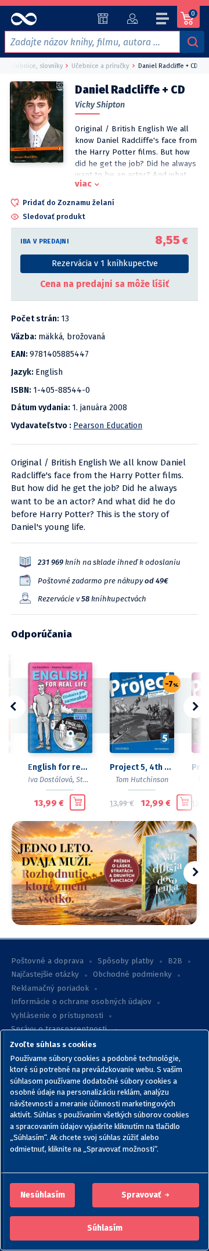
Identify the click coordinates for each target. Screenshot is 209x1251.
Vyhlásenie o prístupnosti (57, 1015)
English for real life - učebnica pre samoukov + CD (59, 767)
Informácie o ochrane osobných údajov (81, 1001)
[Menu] (163, 20)
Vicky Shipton (100, 105)
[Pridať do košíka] (77, 802)
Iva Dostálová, (51, 779)
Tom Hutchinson (142, 779)
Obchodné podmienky (132, 974)
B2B (175, 961)
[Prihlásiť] (132, 19)
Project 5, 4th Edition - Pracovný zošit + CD (141, 767)
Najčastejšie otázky (45, 974)
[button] (42, 1195)
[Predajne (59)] (103, 19)
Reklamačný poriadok (50, 988)
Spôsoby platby (126, 961)
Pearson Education (107, 426)
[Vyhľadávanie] (192, 42)
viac (83, 183)
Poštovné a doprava (47, 961)
